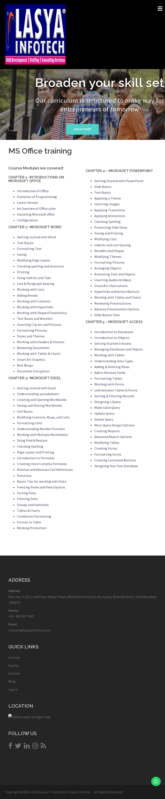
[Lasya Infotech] (35, 34)
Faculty (13, 665)
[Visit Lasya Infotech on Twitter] (18, 747)
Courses (14, 657)
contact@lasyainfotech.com (29, 630)
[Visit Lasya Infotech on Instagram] (35, 747)
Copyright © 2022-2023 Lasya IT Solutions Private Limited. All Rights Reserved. (64, 792)
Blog (11, 681)
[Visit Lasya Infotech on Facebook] (10, 747)
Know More (82, 129)
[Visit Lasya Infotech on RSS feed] (43, 747)
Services (14, 673)
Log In (13, 689)
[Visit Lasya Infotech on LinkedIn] (27, 747)
